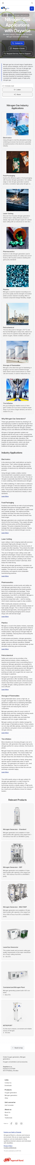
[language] (3, 3)
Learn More (5, 496)
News (6, 1115)
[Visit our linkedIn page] (16, 1123)
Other (6, 1098)
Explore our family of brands (12, 1132)
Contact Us (8, 1083)
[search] (32, 3)
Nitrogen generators (11, 1095)
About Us (7, 1112)
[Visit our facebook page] (11, 1123)
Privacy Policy (8, 1146)
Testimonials (8, 1118)
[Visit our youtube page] (21, 1123)
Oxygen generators (11, 1092)
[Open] (32, 8)
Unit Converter (9, 1105)
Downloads (8, 1085)
